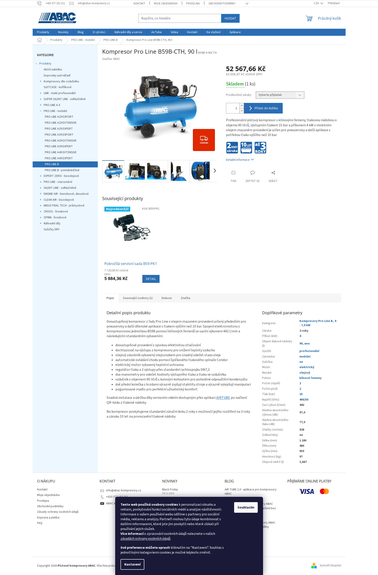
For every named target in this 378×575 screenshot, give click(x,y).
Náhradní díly (52, 223)
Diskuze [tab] (167, 298)
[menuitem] (43, 32)
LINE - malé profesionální (60, 93)
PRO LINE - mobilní (55, 111)
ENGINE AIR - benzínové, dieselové (66, 194)
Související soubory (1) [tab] (138, 298)
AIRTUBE (223, 397)
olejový (304, 373)
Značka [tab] (185, 298)
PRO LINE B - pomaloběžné (62, 170)
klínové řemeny (310, 378)
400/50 (303, 399)
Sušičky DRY (52, 229)
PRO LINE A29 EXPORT (59, 117)
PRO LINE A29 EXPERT (59, 129)
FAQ (39, 523)
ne (301, 362)
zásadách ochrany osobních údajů (145, 538)
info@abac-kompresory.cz (123, 490)
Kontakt (139, 4)
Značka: (111, 59)
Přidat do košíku (266, 108)
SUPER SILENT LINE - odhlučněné (65, 99)
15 (301, 394)
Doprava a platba (48, 517)
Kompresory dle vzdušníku (61, 81)
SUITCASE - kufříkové (57, 87)
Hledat (230, 18)
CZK (317, 3)
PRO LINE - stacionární (58, 182)
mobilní (304, 356)
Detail (151, 279)
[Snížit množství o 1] (241, 110)
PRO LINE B (52, 164)
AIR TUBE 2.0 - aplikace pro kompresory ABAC (250, 492)
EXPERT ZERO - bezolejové (61, 176)
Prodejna (193, 4)
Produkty (45, 63)
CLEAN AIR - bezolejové (59, 200)
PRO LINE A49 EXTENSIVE (61, 152)
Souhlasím (245, 507)
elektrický (306, 367)
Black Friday (170, 490)
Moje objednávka (165, 4)
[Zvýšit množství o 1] (241, 105)
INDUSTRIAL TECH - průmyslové (64, 205)
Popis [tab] (110, 298)
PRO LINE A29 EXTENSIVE (61, 123)
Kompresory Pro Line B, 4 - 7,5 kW (317, 323)
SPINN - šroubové (55, 217)
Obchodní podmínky (222, 4)
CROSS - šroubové (56, 211)
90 (301, 343)
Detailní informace (238, 160)
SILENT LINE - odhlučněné (60, 188)
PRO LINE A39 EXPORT (59, 134)
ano (307, 343)
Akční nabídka (53, 69)
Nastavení (132, 564)
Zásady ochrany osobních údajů (58, 512)
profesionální (309, 351)
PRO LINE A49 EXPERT (59, 158)
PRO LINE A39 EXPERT (59, 146)
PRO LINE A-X (52, 105)
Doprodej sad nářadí (57, 75)
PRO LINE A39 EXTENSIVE (61, 140)
